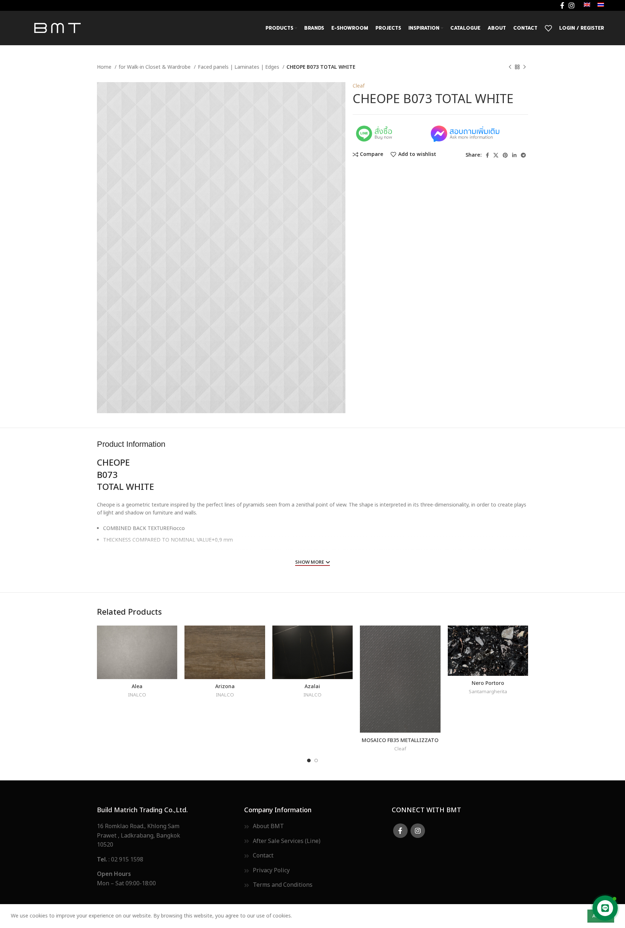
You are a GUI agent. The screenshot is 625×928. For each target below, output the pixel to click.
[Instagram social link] (571, 5)
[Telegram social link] (523, 155)
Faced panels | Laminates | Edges (239, 67)
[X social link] (496, 155)
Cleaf (359, 86)
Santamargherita (488, 691)
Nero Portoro (488, 682)
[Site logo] (57, 27)
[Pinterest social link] (505, 155)
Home (105, 67)
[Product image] (137, 652)
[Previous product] (510, 67)
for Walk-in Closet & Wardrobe (155, 67)
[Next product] (524, 67)
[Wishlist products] (548, 28)
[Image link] (390, 133)
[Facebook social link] (562, 5)
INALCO (137, 695)
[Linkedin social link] (514, 155)
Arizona (225, 686)
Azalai (312, 686)
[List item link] (165, 860)
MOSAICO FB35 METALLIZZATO (400, 740)
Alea (137, 686)
